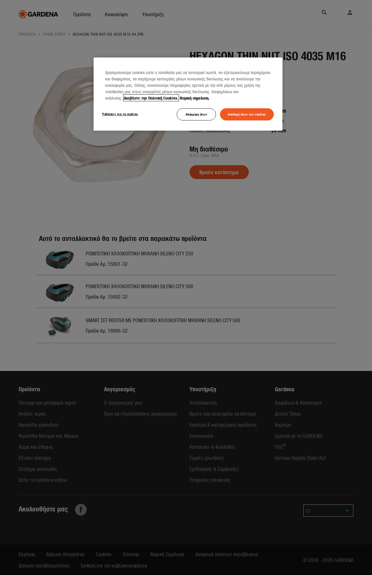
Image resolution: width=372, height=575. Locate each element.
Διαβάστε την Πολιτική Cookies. (151, 98)
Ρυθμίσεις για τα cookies (120, 113)
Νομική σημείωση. (195, 98)
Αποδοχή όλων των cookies (247, 114)
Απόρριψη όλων (196, 114)
